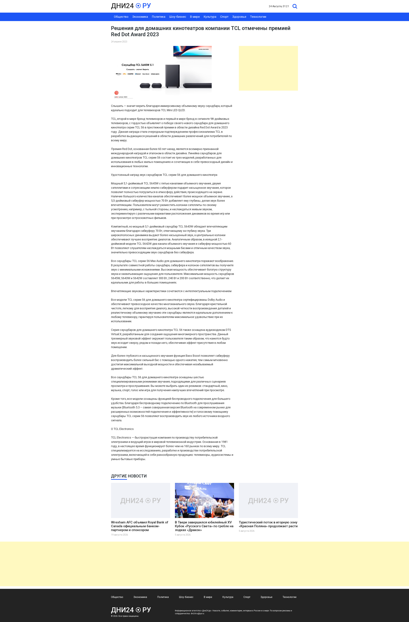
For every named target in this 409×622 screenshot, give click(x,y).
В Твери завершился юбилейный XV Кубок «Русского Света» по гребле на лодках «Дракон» (204, 526)
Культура (210, 17)
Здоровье (239, 17)
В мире (195, 17)
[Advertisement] (268, 68)
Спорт (224, 17)
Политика (158, 17)
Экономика (140, 17)
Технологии (258, 17)
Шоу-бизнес (177, 17)
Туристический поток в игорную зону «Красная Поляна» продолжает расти (268, 524)
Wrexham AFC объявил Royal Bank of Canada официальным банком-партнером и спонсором (139, 526)
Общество (121, 17)
